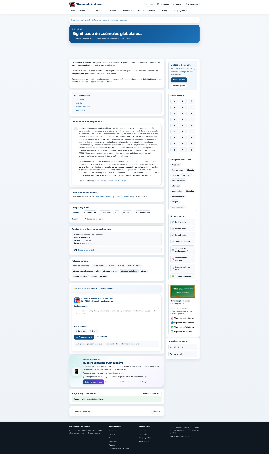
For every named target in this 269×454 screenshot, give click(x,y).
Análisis (79, 103)
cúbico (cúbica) (99, 266)
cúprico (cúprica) (80, 276)
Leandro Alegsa (129, 197)
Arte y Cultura (177, 170)
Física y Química (178, 181)
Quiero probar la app (93, 382)
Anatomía (176, 165)
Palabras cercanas (83, 107)
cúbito (111, 266)
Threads (112, 445)
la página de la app (116, 373)
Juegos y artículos (181, 11)
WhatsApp (113, 441)
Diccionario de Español (80, 20)
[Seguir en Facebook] (182, 322)
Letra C (106, 20)
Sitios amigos (144, 441)
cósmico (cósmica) (81, 266)
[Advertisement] (134, 49)
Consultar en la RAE (86, 250)
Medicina (190, 191)
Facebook (113, 431)
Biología (190, 170)
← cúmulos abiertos (81, 411)
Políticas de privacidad (182, 436)
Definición (80, 99)
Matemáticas (177, 191)
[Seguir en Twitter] (182, 331)
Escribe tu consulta (81, 306)
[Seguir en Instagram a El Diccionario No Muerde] (182, 291)
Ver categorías (179, 86)
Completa (82, 331)
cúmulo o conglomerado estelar (113, 181)
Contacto (142, 431)
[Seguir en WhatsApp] (182, 327)
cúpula (94, 276)
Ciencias (175, 175)
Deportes (186, 175)
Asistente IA (80, 110)
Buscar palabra (179, 80)
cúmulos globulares (119, 20)
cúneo (143, 271)
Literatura (176, 186)
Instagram (113, 434)
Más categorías (178, 207)
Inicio (73, 11)
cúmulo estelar (134, 266)
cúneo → (156, 411)
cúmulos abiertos (110, 271)
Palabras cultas (178, 196)
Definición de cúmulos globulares (108, 197)
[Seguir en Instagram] (182, 318)
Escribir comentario (151, 393)
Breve (94, 331)
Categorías (96, 20)
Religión (175, 202)
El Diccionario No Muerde (119, 449)
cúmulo (121, 266)
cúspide (103, 276)
